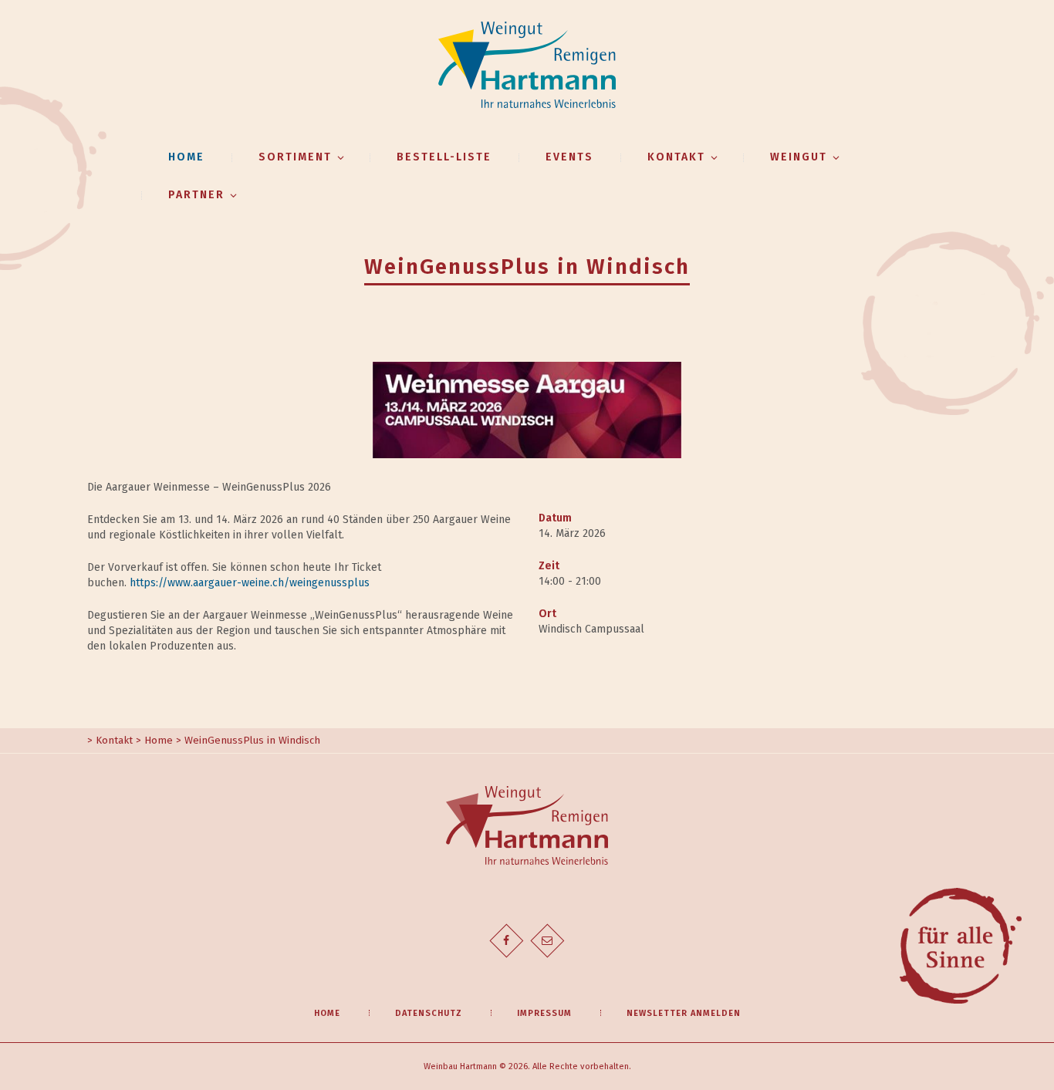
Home (186, 157)
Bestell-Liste (444, 157)
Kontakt (114, 740)
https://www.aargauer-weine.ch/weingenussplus (250, 582)
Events (569, 157)
